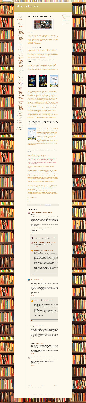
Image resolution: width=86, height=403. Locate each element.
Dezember (20, 19)
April (20, 122)
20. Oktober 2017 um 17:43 (49, 357)
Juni (19, 118)
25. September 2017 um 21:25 (38, 279)
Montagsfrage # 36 (20, 58)
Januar (20, 127)
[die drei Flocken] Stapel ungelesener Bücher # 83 (21, 37)
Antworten (32, 232)
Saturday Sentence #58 (20, 74)
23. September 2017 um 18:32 (50, 237)
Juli (19, 117)
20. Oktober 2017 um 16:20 (39, 343)
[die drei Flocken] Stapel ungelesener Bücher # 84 (21, 31)
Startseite (43, 385)
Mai (19, 120)
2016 (19, 129)
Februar (20, 125)
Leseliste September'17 (21, 98)
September (20, 26)
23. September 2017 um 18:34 (50, 242)
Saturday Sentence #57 (20, 88)
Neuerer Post (30, 385)
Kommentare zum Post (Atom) (37, 387)
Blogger (53, 394)
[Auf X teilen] (47, 205)
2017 (19, 17)
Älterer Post (56, 385)
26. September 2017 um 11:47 (47, 300)
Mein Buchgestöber (28, 6)
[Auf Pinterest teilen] (50, 205)
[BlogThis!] (46, 205)
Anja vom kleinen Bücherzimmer (37, 357)
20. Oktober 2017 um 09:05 (39, 325)
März (20, 124)
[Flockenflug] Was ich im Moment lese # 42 (20, 62)
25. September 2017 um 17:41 (47, 250)
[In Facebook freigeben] (48, 205)
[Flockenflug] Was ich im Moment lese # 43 (20, 51)
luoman (45, 394)
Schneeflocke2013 (37, 250)
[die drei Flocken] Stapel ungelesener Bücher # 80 (21, 107)
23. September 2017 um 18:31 (47, 212)
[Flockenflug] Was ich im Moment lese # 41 (20, 84)
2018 (19, 16)
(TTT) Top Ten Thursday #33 (20, 46)
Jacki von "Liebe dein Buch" (36, 212)
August (20, 115)
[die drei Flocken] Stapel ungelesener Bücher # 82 (21, 79)
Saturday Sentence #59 (20, 42)
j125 (31, 279)
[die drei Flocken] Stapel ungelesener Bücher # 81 (21, 93)
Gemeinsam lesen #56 (20, 55)
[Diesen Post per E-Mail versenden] (45, 205)
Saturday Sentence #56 (20, 112)
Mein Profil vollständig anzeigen (65, 19)
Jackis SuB (36, 246)
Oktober (20, 24)
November (20, 22)
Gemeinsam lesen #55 (20, 66)
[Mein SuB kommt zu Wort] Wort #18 (20, 69)
